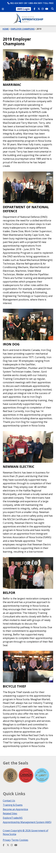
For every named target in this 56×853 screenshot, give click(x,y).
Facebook (35, 9)
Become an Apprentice (15, 809)
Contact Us (9, 800)
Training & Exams (13, 805)
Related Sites (10, 813)
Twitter (39, 9)
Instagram (43, 9)
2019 (38, 28)
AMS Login (23, 9)
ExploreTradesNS (13, 817)
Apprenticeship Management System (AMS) (27, 822)
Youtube (46, 9)
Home (6, 28)
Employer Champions (22, 28)
